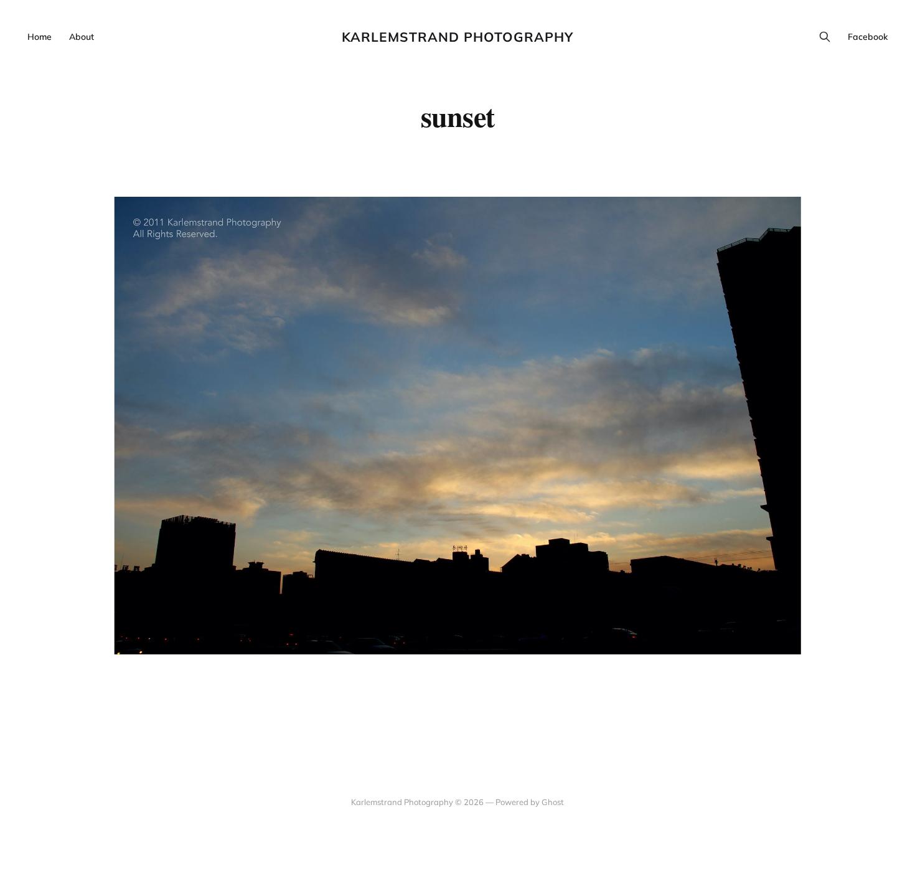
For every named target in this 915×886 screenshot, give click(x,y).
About (81, 36)
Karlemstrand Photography (457, 37)
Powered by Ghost (529, 802)
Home (39, 36)
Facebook (868, 36)
